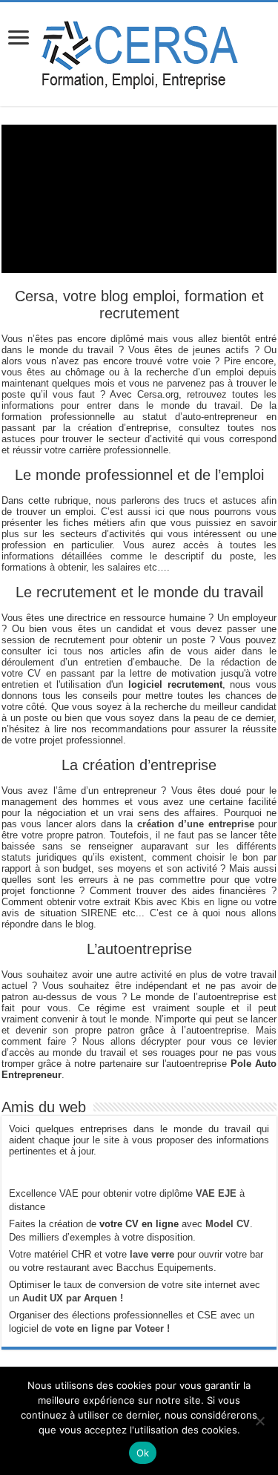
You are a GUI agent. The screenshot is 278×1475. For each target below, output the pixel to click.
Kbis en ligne (209, 901)
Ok (143, 1453)
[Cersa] (139, 51)
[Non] (259, 1420)
